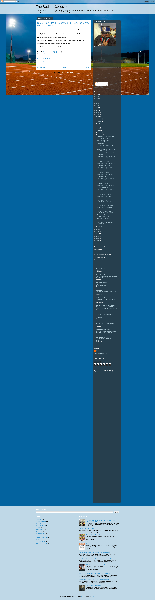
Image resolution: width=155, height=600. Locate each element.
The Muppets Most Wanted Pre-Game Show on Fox (105, 215)
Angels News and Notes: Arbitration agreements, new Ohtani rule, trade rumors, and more (104, 316)
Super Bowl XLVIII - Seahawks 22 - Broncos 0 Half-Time (106, 164)
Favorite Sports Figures (42, 537)
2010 (97, 236)
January (100, 226)
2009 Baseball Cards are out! (93, 585)
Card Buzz (99, 290)
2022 (97, 101)
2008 (97, 240)
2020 (97, 103)
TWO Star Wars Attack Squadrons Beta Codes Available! (104, 142)
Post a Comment (44, 62)
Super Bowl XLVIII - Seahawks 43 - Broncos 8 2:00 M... (106, 149)
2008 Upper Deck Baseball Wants (87, 529)
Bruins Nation (100, 322)
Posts (98, 82)
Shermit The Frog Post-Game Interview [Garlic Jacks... (104, 208)
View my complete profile (100, 353)
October (100, 119)
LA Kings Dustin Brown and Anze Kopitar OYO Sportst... (105, 146)
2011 (97, 234)
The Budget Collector (52, 6)
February (100, 134)
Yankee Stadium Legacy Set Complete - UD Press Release (94, 552)
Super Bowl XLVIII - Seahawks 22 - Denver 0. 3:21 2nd (106, 171)
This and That (89, 543)
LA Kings (38, 535)
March (99, 132)
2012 (97, 231)
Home (64, 68)
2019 (97, 105)
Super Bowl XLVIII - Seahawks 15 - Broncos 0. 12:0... (106, 175)
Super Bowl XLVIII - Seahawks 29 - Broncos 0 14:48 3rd (106, 160)
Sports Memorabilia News (103, 329)
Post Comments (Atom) (67, 72)
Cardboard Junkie (101, 297)
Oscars (38, 539)
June (99, 125)
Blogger (93, 596)
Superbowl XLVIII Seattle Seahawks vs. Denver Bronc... (105, 219)
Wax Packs (39, 531)
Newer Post (41, 68)
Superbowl (44, 54)
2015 (97, 114)
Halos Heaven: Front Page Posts (105, 313)
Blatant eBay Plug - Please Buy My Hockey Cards (105, 137)
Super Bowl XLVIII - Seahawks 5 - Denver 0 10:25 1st (106, 190)
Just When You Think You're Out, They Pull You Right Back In (95, 573)
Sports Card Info (100, 275)
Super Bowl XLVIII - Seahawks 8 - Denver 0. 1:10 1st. (106, 182)
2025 (97, 94)
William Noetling (100, 351)
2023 (97, 98)
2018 (97, 108)
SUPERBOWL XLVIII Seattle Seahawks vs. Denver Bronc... (105, 204)
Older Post (86, 68)
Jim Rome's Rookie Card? (93, 535)
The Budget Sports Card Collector (105, 305)
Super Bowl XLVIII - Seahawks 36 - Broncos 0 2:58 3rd (106, 153)
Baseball (38, 527)
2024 (97, 96)
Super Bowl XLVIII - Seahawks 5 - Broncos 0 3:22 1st (106, 186)
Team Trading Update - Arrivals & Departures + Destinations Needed (96, 558)
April (99, 130)
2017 (97, 110)
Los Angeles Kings (40, 533)
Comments (99, 85)
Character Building (40, 541)
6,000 (97, 270)
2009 (97, 238)
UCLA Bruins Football (41, 543)
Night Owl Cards (100, 268)
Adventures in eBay (41, 521)
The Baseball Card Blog (102, 337)
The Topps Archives (101, 282)
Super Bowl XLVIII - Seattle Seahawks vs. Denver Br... (104, 193)
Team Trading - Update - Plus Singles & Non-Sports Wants (94, 579)
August (100, 121)
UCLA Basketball (40, 529)
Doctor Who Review (41, 525)
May (99, 128)
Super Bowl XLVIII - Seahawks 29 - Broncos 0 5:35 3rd (106, 157)
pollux (82, 596)
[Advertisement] (107, 63)
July (99, 123)
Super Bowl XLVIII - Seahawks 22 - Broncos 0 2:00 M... (106, 168)
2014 (97, 117)
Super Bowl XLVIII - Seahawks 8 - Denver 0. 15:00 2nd (106, 179)
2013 (97, 229)
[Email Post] (61, 52)
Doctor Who (39, 523)
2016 (97, 112)
